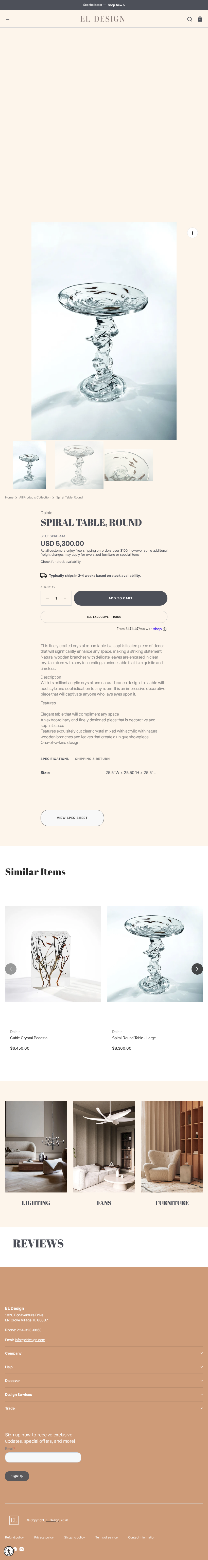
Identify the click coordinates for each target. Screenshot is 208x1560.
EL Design (52, 1520)
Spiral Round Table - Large (134, 1038)
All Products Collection (34, 497)
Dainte (15, 1032)
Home (9, 497)
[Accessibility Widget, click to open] (9, 1551)
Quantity (48, 587)
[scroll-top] (197, 1534)
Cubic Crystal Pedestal (29, 1038)
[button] (8, 18)
